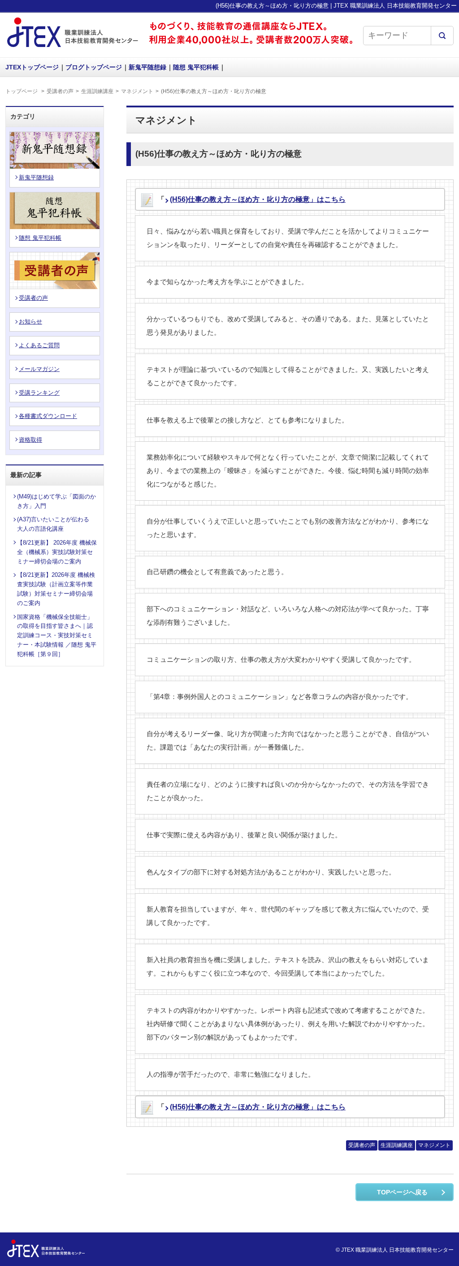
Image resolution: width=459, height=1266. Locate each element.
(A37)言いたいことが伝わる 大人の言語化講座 (56, 524)
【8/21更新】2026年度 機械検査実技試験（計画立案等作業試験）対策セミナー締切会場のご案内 (56, 588)
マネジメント (137, 91)
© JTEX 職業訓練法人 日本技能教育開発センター (395, 1250)
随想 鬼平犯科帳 (196, 67)
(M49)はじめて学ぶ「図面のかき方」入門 (56, 501)
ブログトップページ (93, 67)
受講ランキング (39, 392)
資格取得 (30, 439)
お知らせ (30, 321)
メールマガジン (39, 369)
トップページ (21, 91)
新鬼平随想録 (147, 67)
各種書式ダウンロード (48, 416)
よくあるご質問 (39, 345)
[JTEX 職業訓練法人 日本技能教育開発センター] (72, 48)
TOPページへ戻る (402, 1192)
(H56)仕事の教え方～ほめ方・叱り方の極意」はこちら (258, 199)
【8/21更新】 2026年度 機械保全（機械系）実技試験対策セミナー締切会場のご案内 (57, 552)
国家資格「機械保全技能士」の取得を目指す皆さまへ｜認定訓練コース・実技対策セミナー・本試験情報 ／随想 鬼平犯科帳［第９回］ (56, 635)
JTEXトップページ (32, 67)
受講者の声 (60, 91)
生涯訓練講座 (97, 91)
